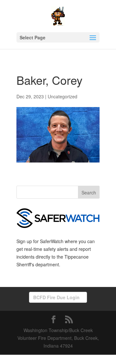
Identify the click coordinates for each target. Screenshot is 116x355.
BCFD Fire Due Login (56, 297)
